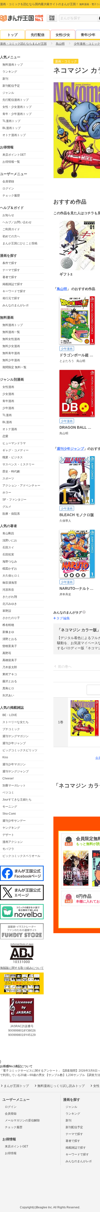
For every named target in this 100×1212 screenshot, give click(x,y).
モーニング (9, 806)
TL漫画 (7, 415)
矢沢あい (8, 695)
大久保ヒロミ (11, 575)
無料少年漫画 (11, 360)
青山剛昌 (8, 533)
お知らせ (8, 215)
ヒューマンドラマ (14, 443)
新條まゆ (8, 632)
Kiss (5, 757)
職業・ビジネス (12, 457)
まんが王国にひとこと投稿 (19, 243)
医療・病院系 (11, 513)
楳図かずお (9, 568)
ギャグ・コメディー (15, 450)
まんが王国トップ (16, 1086)
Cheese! (8, 778)
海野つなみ (9, 561)
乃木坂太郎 (9, 667)
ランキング (9, 71)
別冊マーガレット (14, 785)
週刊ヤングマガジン (15, 736)
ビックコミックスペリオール (21, 856)
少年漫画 (8, 408)
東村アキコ (9, 674)
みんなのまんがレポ (15, 305)
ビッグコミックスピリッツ (19, 750)
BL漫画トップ (11, 128)
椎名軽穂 (8, 625)
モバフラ (8, 849)
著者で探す (9, 277)
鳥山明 (62, 289)
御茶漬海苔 (9, 582)
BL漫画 (7, 422)
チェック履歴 (11, 195)
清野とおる (9, 639)
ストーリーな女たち (15, 722)
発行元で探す (11, 298)
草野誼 (6, 611)
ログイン (8, 188)
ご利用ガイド (11, 229)
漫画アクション (12, 842)
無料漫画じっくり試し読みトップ (61, 1086)
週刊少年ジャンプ (14, 743)
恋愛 (5, 436)
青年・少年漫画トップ (17, 114)
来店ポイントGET (14, 154)
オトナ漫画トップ (14, 135)
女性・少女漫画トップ (17, 107)
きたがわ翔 (9, 596)
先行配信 (37, 35)
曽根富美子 (9, 646)
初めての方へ (11, 236)
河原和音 (8, 589)
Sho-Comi (9, 813)
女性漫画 (8, 387)
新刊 (5, 78)
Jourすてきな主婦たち (17, 799)
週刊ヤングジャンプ (15, 771)
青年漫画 (8, 401)
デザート (8, 834)
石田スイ (8, 547)
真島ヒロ (8, 688)
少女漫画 (8, 394)
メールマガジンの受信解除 (22, 1120)
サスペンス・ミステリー (18, 464)
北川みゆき (9, 604)
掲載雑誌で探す (12, 284)
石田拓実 (8, 554)
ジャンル (8, 92)
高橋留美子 (9, 660)
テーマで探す (11, 270)
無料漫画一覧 (11, 332)
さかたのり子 (11, 618)
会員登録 (8, 181)
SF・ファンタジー (14, 499)
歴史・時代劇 (11, 471)
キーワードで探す (14, 291)
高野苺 (6, 653)
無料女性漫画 (11, 339)
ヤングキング (11, 827)
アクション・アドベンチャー (21, 485)
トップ (12, 35)
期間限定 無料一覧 (14, 367)
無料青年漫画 (11, 353)
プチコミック (11, 729)
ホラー (6, 492)
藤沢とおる (9, 681)
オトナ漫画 (9, 429)
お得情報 (11, 1153)
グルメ (6, 506)
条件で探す (9, 263)
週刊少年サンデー (14, 820)
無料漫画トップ (12, 64)
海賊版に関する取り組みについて (22, 968)
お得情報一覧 (11, 161)
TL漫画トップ (11, 121)
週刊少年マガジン (14, 764)
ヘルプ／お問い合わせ (17, 222)
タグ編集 (63, 618)
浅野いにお (9, 540)
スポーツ (8, 478)
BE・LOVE (9, 715)
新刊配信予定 (11, 85)
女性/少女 (63, 35)
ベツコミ (8, 792)
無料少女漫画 (11, 346)
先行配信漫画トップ (15, 100)
